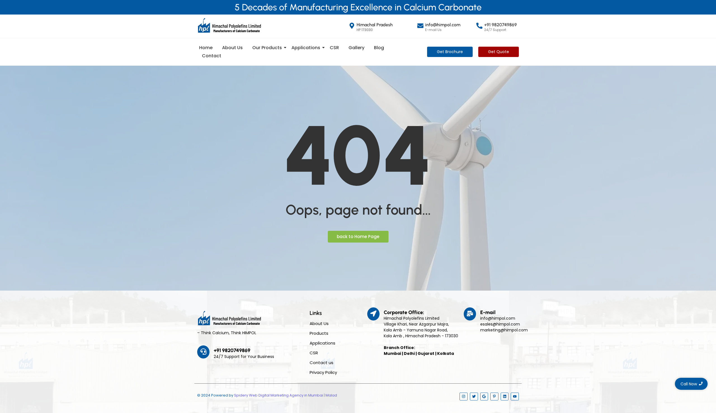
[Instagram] (464, 397)
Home (206, 47)
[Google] (484, 397)
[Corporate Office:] (373, 314)
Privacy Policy (323, 372)
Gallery (356, 47)
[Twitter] (474, 397)
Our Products (267, 47)
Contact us (321, 362)
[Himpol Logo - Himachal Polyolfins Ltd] (229, 25)
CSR (334, 47)
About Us (232, 47)
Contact (211, 56)
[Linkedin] (505, 397)
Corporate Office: (404, 312)
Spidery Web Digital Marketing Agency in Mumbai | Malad (285, 395)
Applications (305, 47)
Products (319, 333)
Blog (379, 47)
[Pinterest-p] (494, 397)
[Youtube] (515, 397)
